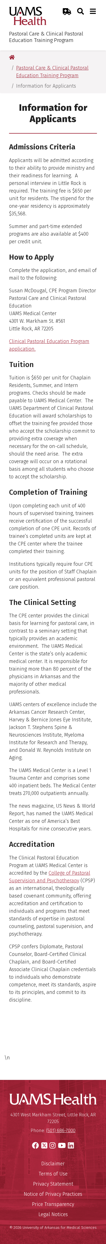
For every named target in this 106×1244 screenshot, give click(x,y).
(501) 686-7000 (60, 1130)
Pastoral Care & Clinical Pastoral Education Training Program (46, 36)
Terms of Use (53, 1174)
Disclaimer (53, 1164)
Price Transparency (53, 1204)
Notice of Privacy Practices (53, 1194)
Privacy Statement (53, 1184)
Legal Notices (53, 1214)
